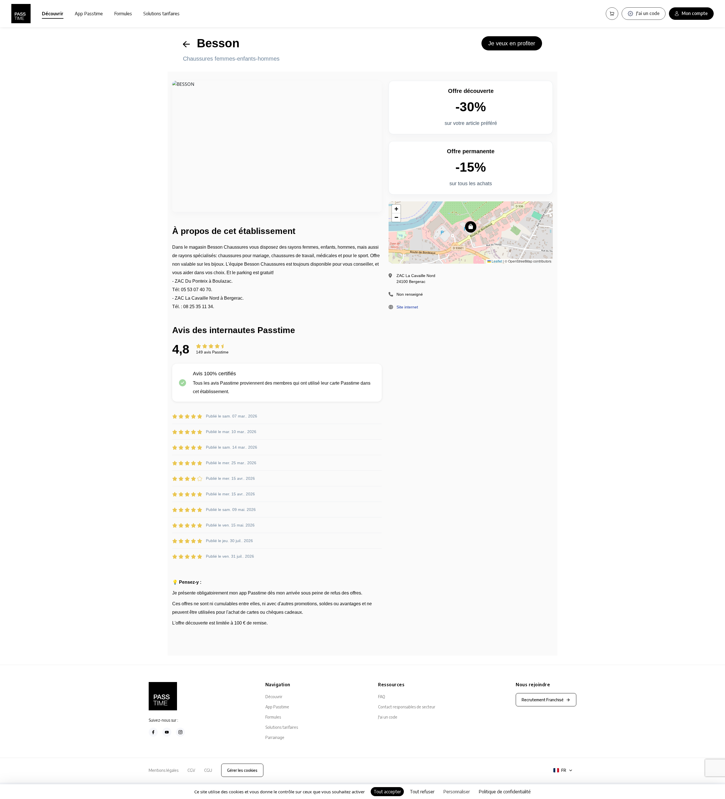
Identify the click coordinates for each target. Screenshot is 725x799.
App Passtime (89, 13)
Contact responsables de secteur (406, 706)
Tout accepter (387, 791)
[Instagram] (180, 732)
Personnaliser (456, 791)
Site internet (407, 307)
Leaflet (496, 261)
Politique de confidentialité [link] (505, 791)
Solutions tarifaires (161, 13)
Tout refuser (422, 791)
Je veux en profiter (511, 43)
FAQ (381, 696)
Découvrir (52, 13)
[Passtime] (21, 13)
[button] (470, 227)
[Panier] (612, 13)
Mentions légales (163, 770)
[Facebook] (153, 732)
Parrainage (274, 737)
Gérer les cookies (242, 770)
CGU (208, 770)
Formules (123, 13)
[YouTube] (166, 732)
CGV (191, 770)
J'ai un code (387, 717)
